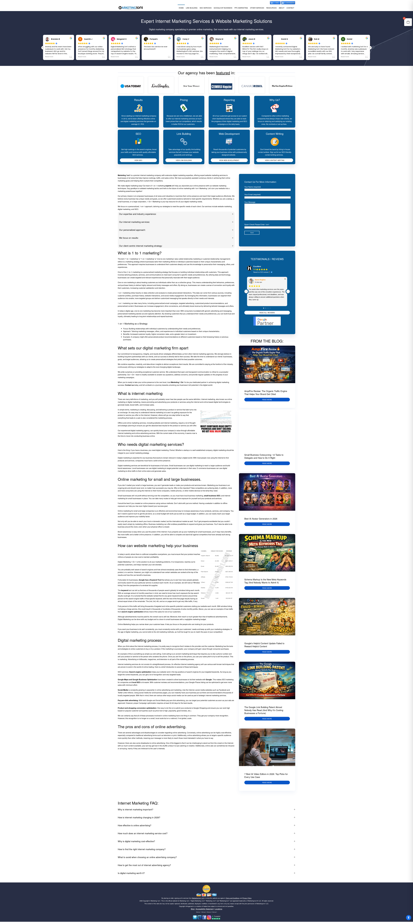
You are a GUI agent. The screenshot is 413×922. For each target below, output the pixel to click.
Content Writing (274, 134)
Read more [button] (73, 57)
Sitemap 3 (209, 912)
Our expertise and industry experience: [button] (137, 213)
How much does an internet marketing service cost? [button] (142, 833)
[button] (370, 47)
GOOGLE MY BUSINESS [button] (223, 8)
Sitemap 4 (214, 912)
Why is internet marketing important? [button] (135, 809)
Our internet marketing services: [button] (134, 221)
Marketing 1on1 (155, 901)
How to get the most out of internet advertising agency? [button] (144, 865)
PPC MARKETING (241, 8)
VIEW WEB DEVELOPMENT (229, 160)
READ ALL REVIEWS (267, 313)
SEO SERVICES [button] (206, 8)
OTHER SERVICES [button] (257, 8)
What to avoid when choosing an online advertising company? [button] (147, 857)
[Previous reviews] (246, 291)
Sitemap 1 (198, 912)
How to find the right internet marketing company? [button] (142, 849)
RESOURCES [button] (271, 8)
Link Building (184, 134)
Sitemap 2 (204, 912)
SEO (138, 134)
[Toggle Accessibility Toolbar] (408, 917)
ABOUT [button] (281, 8)
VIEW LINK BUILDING (184, 160)
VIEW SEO (138, 160)
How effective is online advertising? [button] (134, 825)
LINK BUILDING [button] (191, 8)
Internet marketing (208, 399)
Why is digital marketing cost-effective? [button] (136, 841)
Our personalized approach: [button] (132, 229)
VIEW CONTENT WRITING (274, 160)
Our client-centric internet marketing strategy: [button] (140, 245)
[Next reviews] (288, 291)
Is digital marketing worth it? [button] (131, 873)
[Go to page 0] (263, 308)
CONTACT (290, 8)
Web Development (229, 134)
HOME (181, 8)
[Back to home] (131, 8)
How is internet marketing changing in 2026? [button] (139, 817)
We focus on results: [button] (129, 237)
